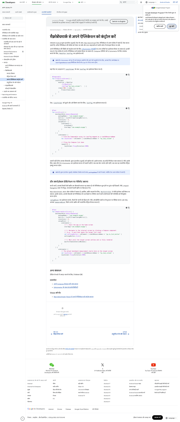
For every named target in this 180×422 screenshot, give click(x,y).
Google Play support (160, 389)
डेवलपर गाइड (132, 386)
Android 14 (107, 392)
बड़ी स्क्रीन (80, 383)
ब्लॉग (82, 2)
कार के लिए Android (83, 392)
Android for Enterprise (34, 386)
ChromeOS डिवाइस (83, 389)
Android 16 (107, 386)
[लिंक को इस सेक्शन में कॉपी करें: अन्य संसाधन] (63, 271)
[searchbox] (12, 18)
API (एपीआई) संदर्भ (134, 389)
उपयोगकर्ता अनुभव (32, 12)
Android (29, 383)
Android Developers (55, 30)
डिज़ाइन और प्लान (36, 2)
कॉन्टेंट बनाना (52, 2)
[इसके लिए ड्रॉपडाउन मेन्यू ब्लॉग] (85, 2)
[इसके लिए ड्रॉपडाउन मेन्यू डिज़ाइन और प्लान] (43, 2)
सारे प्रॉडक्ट (95, 409)
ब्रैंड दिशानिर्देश (43, 417)
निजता (54, 395)
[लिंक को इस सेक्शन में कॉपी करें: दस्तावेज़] (58, 280)
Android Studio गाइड (135, 383)
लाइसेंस (35, 417)
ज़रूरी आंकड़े (18, 12)
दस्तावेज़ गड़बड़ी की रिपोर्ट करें (162, 386)
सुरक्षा (28, 389)
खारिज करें (159, 26)
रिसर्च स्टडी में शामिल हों (160, 392)
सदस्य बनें (157, 417)
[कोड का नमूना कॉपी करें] (129, 75)
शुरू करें (171, 26)
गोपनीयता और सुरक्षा (62, 12)
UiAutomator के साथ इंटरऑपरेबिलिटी (66, 287)
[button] (12, 38)
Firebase (68, 409)
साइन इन (65, 314)
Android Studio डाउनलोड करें (137, 392)
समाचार (29, 395)
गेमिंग (54, 383)
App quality (7, 7)
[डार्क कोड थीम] (126, 75)
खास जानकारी (6, 12)
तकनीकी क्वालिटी (46, 12)
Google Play (67, 2)
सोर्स (28, 392)
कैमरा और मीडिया (57, 392)
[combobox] (128, 2)
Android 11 (107, 401)
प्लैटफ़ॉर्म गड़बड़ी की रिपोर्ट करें (162, 383)
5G (54, 398)
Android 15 (107, 389)
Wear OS (81, 386)
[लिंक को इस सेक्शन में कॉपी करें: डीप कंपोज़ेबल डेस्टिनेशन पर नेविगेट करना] (90, 182)
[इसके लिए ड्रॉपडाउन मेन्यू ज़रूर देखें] (27, 2)
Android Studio (165, 2)
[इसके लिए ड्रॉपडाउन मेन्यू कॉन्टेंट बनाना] (58, 2)
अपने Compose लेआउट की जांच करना (66, 284)
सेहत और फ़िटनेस (57, 389)
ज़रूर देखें (22, 2)
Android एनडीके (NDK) (135, 395)
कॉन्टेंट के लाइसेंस (69, 349)
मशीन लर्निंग (56, 386)
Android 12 (107, 398)
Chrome (59, 409)
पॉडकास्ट (29, 401)
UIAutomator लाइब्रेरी (89, 49)
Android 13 (107, 395)
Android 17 (107, 383)
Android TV (81, 395)
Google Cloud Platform (82, 409)
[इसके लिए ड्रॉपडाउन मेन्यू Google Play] (73, 2)
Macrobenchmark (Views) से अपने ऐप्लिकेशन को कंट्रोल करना (73, 297)
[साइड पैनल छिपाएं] (22, 418)
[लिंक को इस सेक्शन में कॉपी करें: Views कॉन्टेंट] (62, 293)
